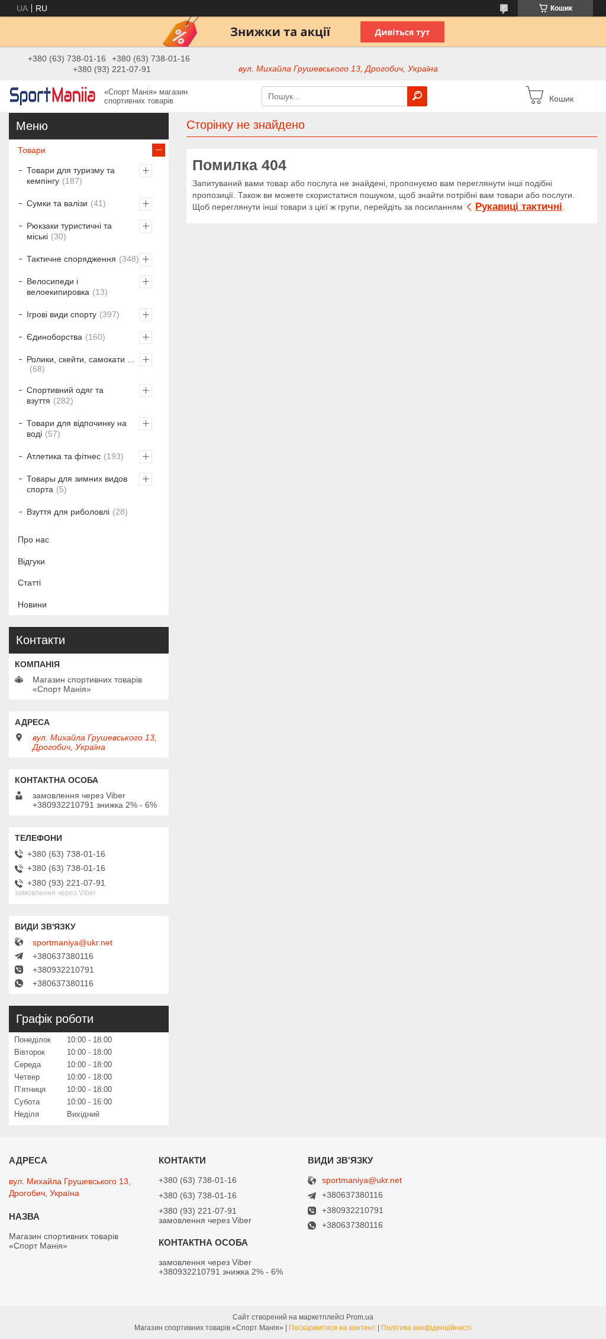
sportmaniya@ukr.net (72, 942)
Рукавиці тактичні (518, 206)
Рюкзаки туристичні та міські (69, 231)
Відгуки (31, 561)
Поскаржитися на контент (332, 1328)
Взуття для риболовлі (68, 511)
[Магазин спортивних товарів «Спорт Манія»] (53, 95)
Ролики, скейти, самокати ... (80, 359)
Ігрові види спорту (61, 314)
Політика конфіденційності (426, 1328)
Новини (32, 604)
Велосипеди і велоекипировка (58, 287)
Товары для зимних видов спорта (77, 484)
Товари (32, 150)
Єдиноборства (54, 337)
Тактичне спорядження (71, 259)
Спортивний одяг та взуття (65, 395)
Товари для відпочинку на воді (77, 428)
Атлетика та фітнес (64, 456)
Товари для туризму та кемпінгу (71, 175)
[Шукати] (417, 96)
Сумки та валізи (57, 203)
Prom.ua (359, 1317)
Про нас (33, 539)
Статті (29, 582)
